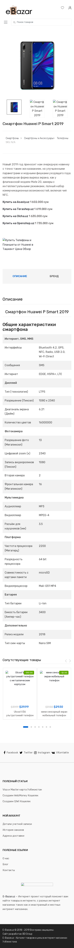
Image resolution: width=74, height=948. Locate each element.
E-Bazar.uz (9, 896)
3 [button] (35, 727)
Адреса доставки (13, 835)
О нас (6, 858)
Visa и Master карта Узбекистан (22, 789)
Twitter (28, 752)
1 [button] (25, 727)
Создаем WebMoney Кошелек (20, 795)
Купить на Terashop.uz (18, 209)
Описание (20, 276)
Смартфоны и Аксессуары (38, 138)
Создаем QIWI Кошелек (17, 801)
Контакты (9, 870)
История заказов (13, 829)
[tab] (20, 276)
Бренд (54, 276)
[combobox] (41, 22)
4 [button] (39, 727)
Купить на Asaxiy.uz (16, 202)
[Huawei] (20, 244)
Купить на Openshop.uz (18, 223)
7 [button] (50, 727)
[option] (37, 65)
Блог (5, 864)
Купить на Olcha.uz (15, 216)
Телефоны (62, 138)
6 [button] (46, 727)
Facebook (12, 752)
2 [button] (31, 727)
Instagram (44, 752)
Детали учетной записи (17, 824)
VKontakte (62, 752)
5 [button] (42, 727)
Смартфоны (12, 138)
